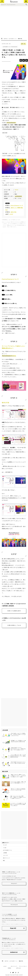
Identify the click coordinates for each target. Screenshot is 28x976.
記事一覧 (5, 38)
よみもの (5, 966)
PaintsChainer (11, 122)
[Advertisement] (14, 22)
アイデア (5, 845)
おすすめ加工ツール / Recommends (10, 46)
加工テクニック (6, 857)
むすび (9, 214)
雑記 (4, 860)
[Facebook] (21, 60)
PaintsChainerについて (14, 205)
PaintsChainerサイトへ (9, 355)
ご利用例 (5, 852)
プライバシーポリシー (23, 966)
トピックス (5, 855)
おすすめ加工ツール (12, 38)
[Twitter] (23, 60)
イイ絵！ (5, 847)
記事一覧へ (23, 43)
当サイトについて (14, 966)
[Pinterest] (26, 60)
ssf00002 (18, 196)
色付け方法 (10, 212)
